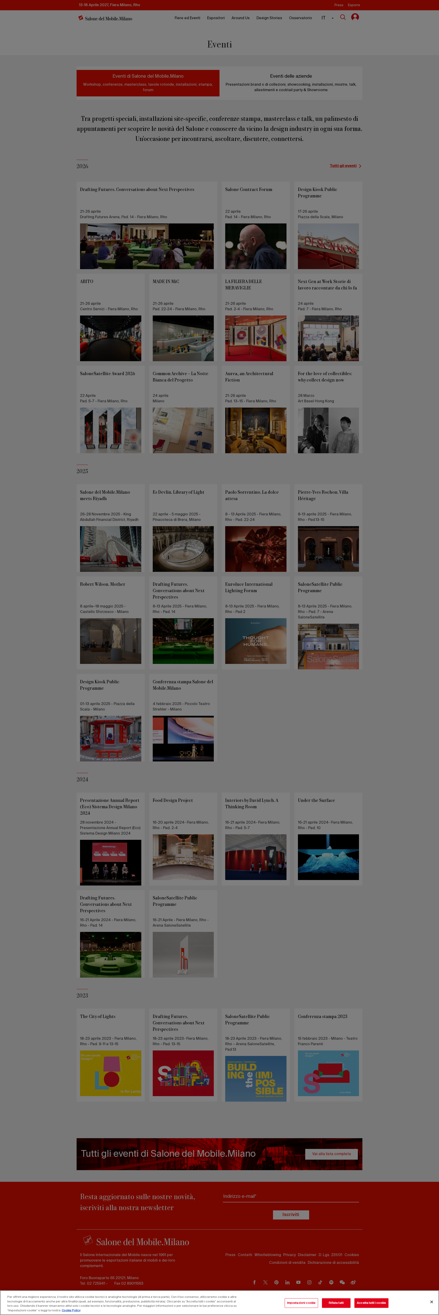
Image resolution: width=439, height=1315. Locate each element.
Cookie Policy (71, 1310)
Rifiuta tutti (336, 1303)
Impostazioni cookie (301, 1303)
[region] (219, 1302)
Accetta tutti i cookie (371, 1303)
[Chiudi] (432, 1302)
